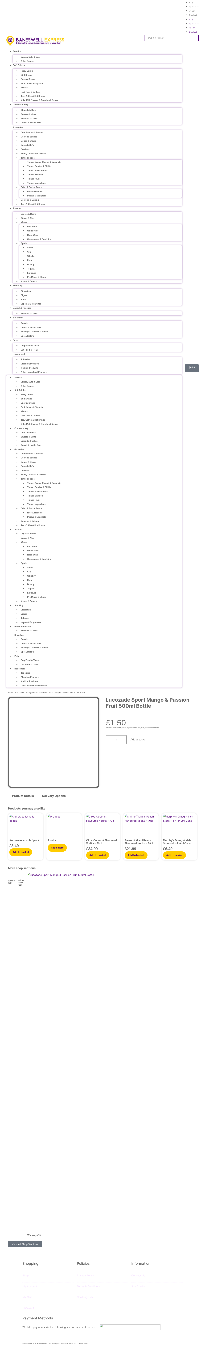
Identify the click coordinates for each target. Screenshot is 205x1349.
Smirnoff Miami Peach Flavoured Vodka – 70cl (139, 842)
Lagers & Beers (28, 214)
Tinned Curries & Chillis (39, 166)
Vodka (30, 247)
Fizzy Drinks (27, 71)
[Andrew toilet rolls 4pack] (25, 826)
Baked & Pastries (22, 308)
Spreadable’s (27, 145)
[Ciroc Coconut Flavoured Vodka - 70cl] (102, 826)
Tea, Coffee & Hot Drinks (33, 96)
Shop (191, 19)
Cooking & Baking (30, 200)
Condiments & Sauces (32, 132)
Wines (24, 222)
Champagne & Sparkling (39, 239)
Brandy (30, 264)
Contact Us (138, 1275)
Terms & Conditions (89, 1286)
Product (52, 840)
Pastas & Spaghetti (36, 196)
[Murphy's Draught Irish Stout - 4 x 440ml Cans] (179, 826)
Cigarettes (26, 291)
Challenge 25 (85, 1297)
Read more (57, 847)
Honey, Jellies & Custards (33, 153)
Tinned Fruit (33, 179)
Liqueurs (31, 273)
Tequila (30, 269)
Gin (29, 252)
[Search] (148, 44)
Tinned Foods (28, 158)
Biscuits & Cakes (29, 118)
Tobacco (25, 299)
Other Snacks (27, 61)
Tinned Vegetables (36, 183)
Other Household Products (34, 372)
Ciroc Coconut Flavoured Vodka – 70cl (101, 842)
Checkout (193, 15)
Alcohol (17, 208)
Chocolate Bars (28, 110)
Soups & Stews (28, 141)
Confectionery (20, 104)
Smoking (17, 285)
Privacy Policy (85, 1275)
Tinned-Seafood (35, 174)
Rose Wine (32, 235)
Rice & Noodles (34, 191)
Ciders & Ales (27, 218)
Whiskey (31, 256)
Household (19, 354)
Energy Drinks (28, 79)
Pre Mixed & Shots (36, 277)
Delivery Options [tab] (54, 796)
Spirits (24, 243)
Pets (15, 340)
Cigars (24, 295)
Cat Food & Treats (29, 350)
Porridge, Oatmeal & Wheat (34, 331)
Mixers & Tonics (29, 281)
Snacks (17, 51)
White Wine (32, 231)
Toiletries (25, 359)
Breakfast (18, 317)
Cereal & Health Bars (31, 122)
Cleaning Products (30, 364)
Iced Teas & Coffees (30, 92)
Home (10, 693)
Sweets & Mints (28, 114)
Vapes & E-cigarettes (31, 304)
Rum (29, 260)
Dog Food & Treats (30, 345)
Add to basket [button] (20, 852)
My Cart (192, 11)
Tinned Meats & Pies (37, 170)
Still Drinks (26, 75)
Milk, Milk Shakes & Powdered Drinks (39, 100)
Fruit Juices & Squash (32, 83)
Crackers (25, 149)
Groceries (18, 127)
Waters (24, 87)
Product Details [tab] (23, 796)
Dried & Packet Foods (31, 187)
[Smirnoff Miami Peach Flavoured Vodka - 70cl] (141, 826)
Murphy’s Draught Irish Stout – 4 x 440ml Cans (177, 842)
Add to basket (138, 739)
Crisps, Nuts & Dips (30, 57)
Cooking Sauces (29, 137)
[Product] (64, 826)
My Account (194, 6)
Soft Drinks (19, 65)
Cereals (24, 323)
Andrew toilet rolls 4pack (24, 840)
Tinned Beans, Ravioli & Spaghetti (44, 162)
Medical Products (29, 368)
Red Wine (32, 226)
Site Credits (138, 1286)
